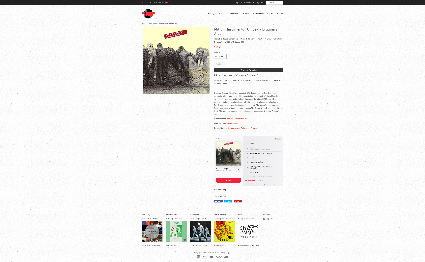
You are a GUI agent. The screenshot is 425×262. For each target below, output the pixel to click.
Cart (261, 3)
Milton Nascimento (234, 123)
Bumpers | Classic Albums (222, 219)
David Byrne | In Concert (198, 219)
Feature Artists (172, 214)
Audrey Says (195, 214)
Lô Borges (254, 128)
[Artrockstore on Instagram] (272, 219)
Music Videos (258, 13)
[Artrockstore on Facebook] (264, 219)
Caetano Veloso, (234, 128)
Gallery (211, 13)
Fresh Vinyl (146, 214)
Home (143, 23)
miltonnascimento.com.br (236, 118)
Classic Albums (220, 214)
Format (217, 52)
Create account (248, 3)
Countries (245, 13)
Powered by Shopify (224, 253)
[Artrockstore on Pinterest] (268, 219)
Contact (280, 13)
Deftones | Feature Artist (174, 219)
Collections (233, 13)
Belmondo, (245, 128)
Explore (270, 13)
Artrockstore (211, 253)
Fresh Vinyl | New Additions (150, 219)
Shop (221, 13)
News (240, 214)
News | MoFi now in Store (246, 219)
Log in (237, 3)
